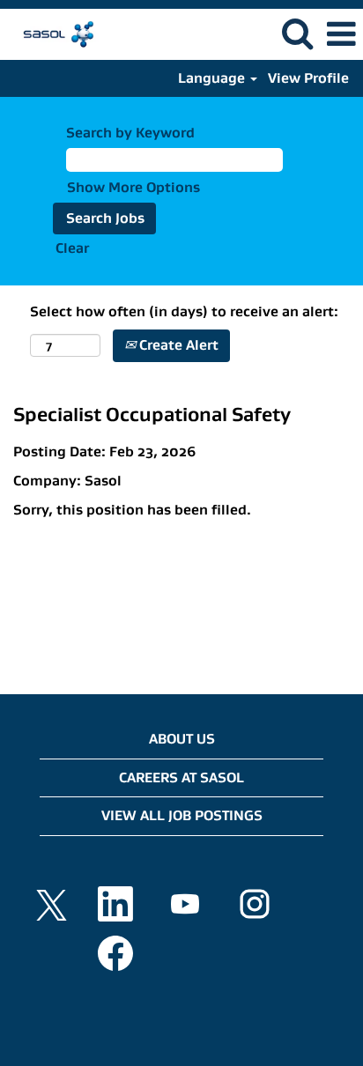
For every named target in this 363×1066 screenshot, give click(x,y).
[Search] (297, 33)
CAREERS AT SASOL (181, 777)
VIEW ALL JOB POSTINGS (182, 815)
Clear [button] (72, 248)
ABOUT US (182, 738)
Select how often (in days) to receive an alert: (184, 311)
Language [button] (213, 77)
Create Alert (177, 344)
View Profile (308, 77)
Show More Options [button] (133, 187)
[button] (341, 34)
